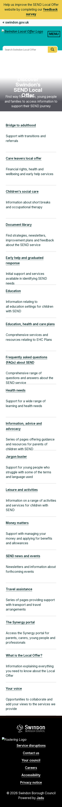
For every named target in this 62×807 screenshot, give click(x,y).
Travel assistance (19, 589)
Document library (19, 225)
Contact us (31, 753)
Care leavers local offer (23, 158)
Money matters (17, 523)
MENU (54, 34)
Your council (31, 760)
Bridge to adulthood (21, 125)
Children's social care (22, 192)
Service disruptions (31, 746)
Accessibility (31, 775)
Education (13, 291)
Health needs (15, 390)
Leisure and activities (22, 490)
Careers (31, 768)
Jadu (40, 798)
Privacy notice (31, 782)
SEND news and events (23, 556)
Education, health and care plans (30, 324)
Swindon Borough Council (31, 728)
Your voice (14, 689)
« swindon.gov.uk (15, 22)
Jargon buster (16, 457)
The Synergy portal (20, 622)
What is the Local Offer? (24, 655)
